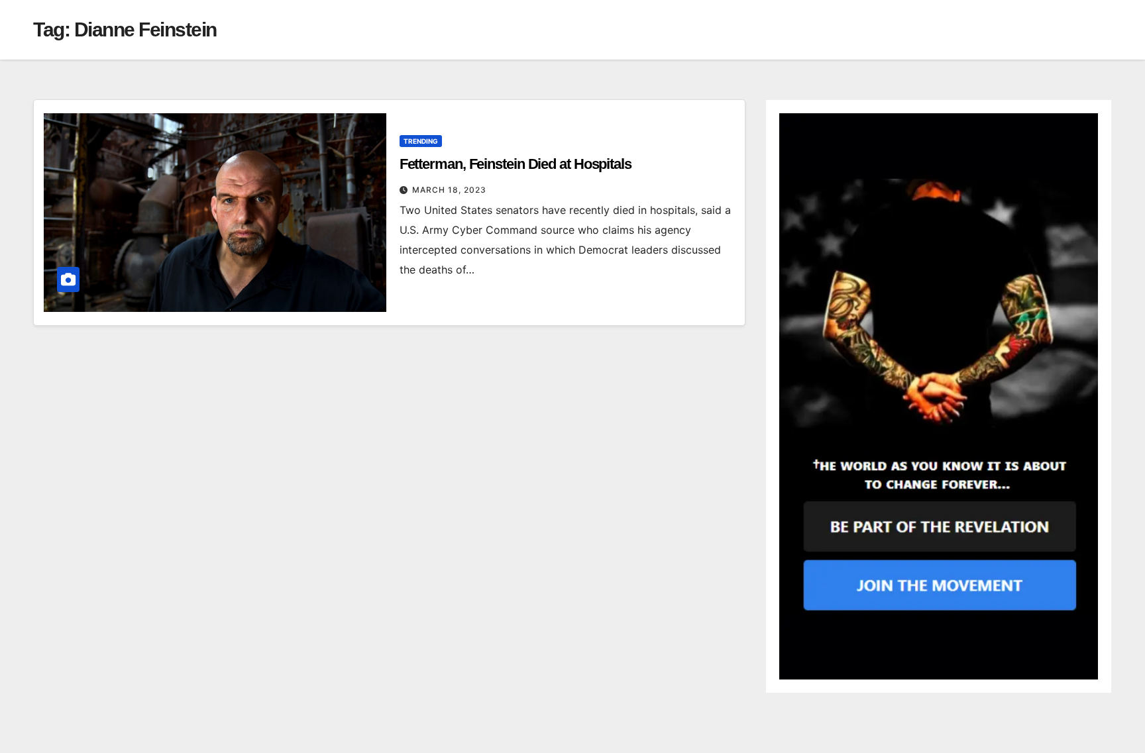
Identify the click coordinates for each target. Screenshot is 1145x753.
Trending (421, 141)
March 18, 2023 (449, 190)
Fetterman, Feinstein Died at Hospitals (515, 164)
